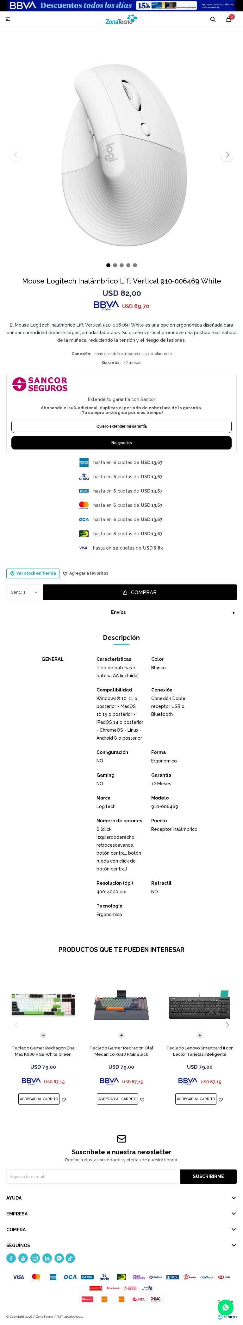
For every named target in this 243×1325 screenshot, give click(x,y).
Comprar (144, 592)
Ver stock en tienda (36, 573)
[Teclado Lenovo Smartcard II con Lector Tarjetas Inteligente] (200, 1005)
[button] (227, 154)
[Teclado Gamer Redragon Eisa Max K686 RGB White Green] (43, 1005)
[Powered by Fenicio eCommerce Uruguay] (227, 1317)
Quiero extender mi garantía (122, 426)
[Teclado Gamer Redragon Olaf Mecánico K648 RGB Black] (122, 1005)
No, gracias (121, 443)
